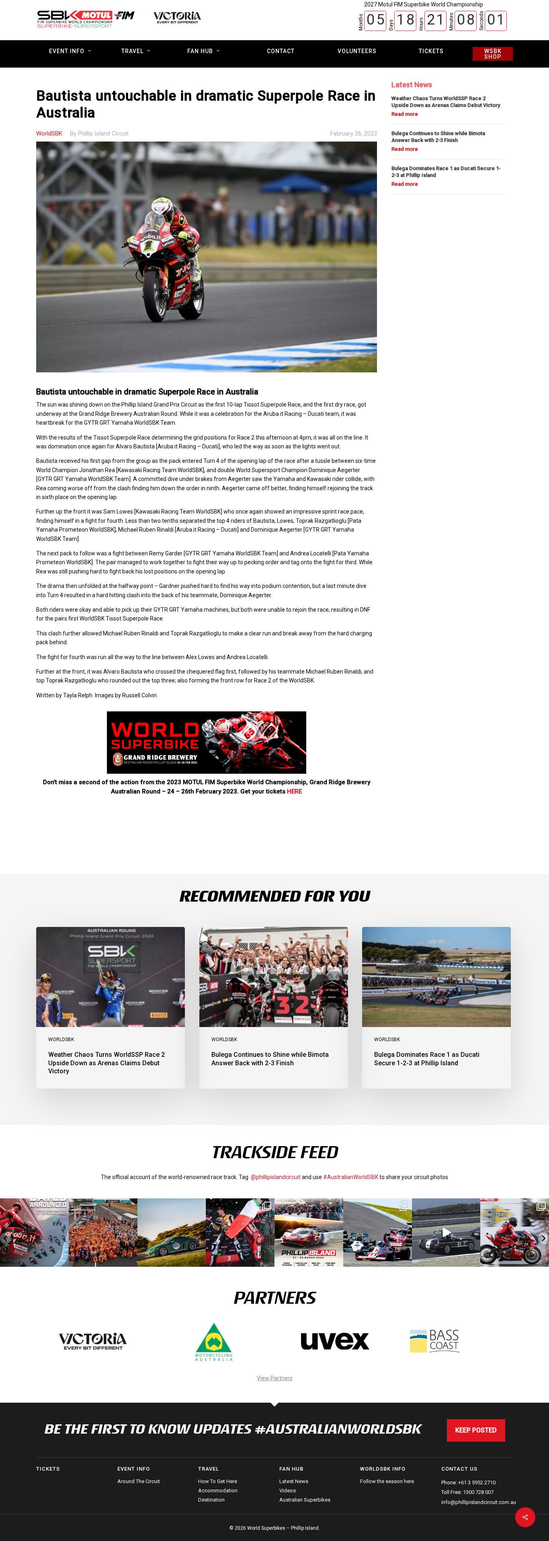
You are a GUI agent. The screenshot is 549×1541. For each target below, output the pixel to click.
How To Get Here (217, 1481)
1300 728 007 (478, 1492)
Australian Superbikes (304, 1500)
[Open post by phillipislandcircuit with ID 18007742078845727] (446, 1232)
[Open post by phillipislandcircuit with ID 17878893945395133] (377, 1232)
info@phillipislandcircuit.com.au (478, 1502)
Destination (211, 1500)
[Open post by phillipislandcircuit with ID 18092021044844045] (514, 1232)
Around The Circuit (138, 1481)
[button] (5, 1238)
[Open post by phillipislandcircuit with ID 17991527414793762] (103, 1232)
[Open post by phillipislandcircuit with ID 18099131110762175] (240, 1232)
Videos (287, 1491)
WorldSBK (49, 133)
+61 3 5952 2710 (477, 1482)
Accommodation (218, 1491)
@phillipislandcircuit (276, 1177)
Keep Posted (476, 1430)
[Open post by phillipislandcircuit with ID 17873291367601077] (171, 1232)
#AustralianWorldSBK (350, 1177)
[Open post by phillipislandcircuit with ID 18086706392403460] (34, 1232)
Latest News (293, 1481)
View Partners (275, 1378)
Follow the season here (387, 1481)
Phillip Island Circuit (103, 133)
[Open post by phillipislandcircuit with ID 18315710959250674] (308, 1232)
